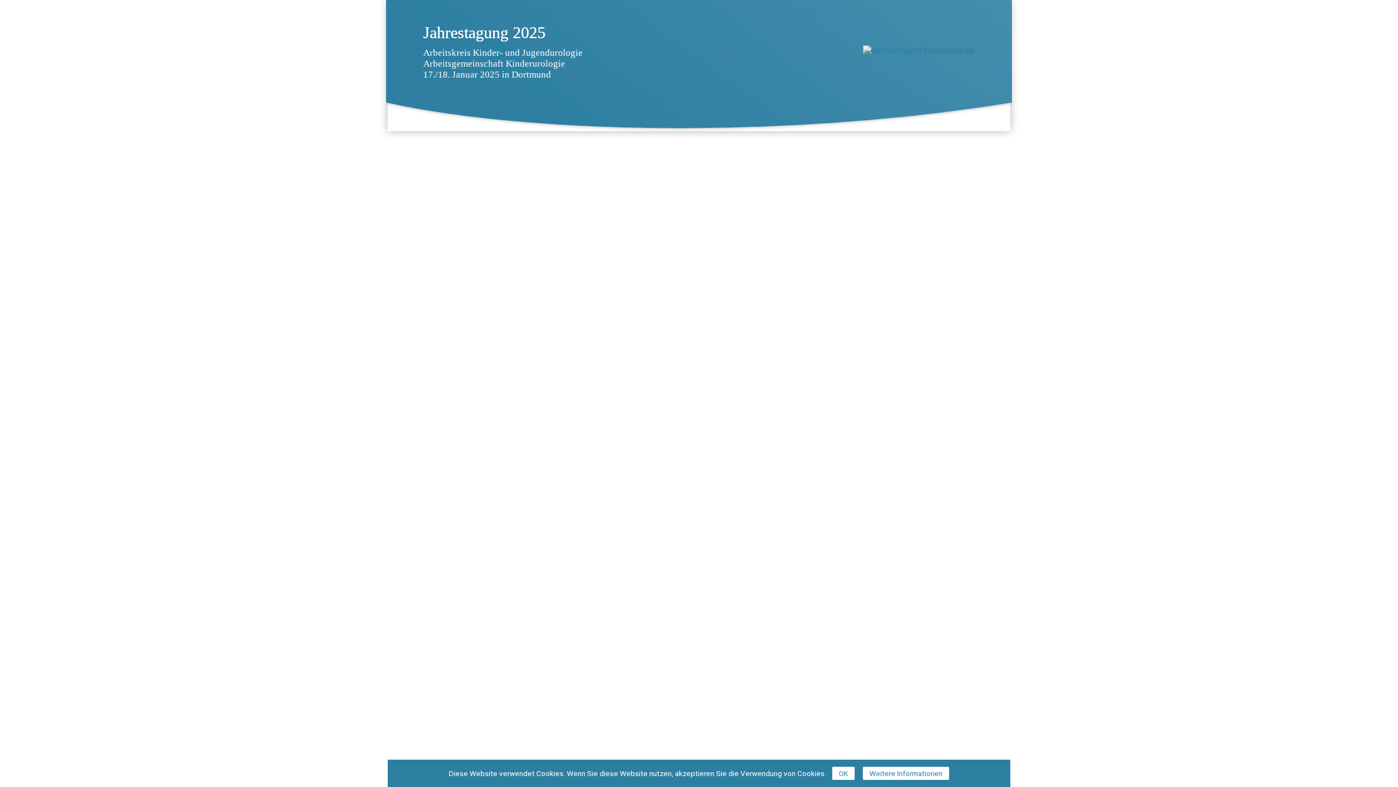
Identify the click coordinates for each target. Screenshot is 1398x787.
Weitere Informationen (906, 773)
